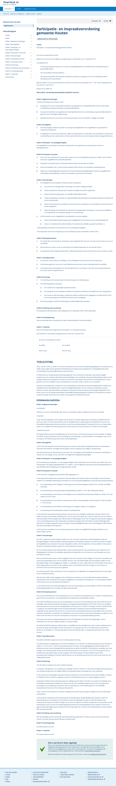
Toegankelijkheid (38, 777)
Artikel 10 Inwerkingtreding (14, 71)
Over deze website (11, 772)
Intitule (7, 35)
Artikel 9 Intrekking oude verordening (17, 68)
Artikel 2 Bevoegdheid (12, 44)
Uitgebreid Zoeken (30, 9)
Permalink (95, 21)
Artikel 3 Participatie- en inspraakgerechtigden (13, 48)
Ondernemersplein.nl (94, 777)
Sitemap (35, 779)
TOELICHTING (9, 77)
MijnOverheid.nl (93, 772)
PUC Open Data (65, 777)
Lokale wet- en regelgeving (17, 14)
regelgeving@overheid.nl (98, 754)
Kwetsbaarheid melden (40, 781)
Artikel (7, 38)
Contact (7, 774)
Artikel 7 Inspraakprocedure (14, 62)
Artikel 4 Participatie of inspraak (15, 53)
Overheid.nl (8, 9)
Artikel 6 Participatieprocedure (14, 59)
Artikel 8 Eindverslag (11, 65)
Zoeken (18, 9)
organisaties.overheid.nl (92, 751)
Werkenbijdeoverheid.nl (95, 779)
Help (6, 779)
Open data (63, 772)
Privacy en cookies (38, 774)
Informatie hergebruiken (40, 772)
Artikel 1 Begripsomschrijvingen (15, 41)
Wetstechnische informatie (11, 22)
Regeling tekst (8, 26)
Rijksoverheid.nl (93, 774)
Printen (106, 21)
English (7, 777)
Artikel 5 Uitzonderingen (13, 56)
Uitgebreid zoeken (30, 14)
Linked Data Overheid (67, 774)
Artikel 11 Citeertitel (11, 74)
